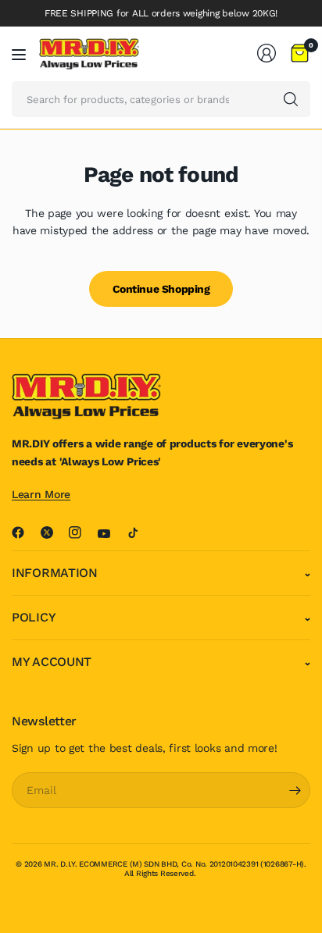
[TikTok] (139, 532)
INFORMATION (55, 572)
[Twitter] (53, 532)
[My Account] (266, 53)
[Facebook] (24, 532)
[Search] (290, 99)
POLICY (33, 617)
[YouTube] (110, 534)
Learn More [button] (41, 494)
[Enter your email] (294, 790)
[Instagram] (81, 532)
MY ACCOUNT (51, 661)
